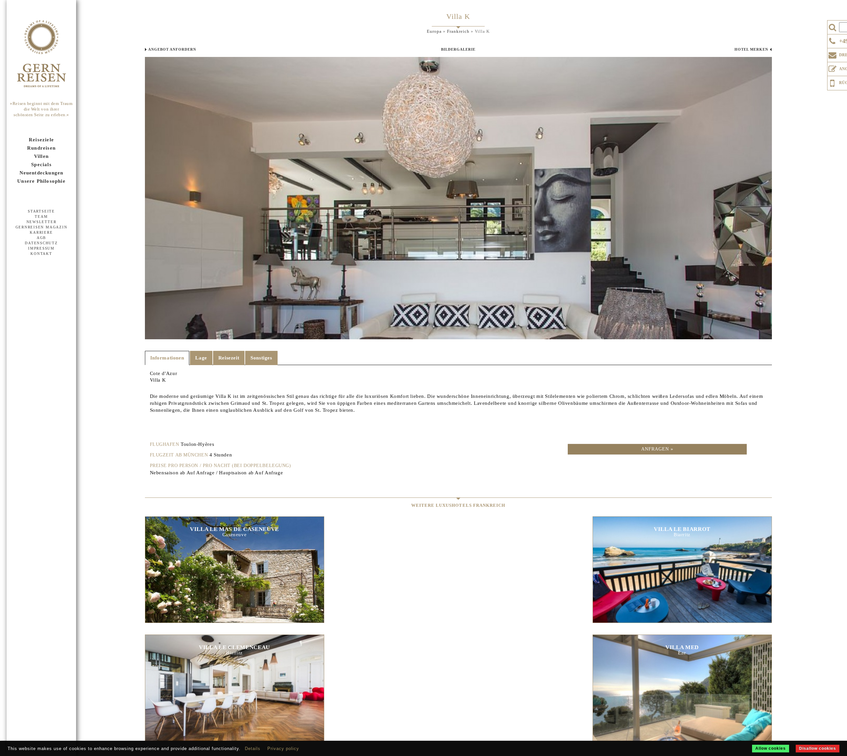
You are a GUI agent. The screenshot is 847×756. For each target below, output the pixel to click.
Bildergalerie (458, 49)
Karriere (41, 232)
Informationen (167, 357)
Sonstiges (261, 357)
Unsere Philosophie (41, 181)
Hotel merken (751, 49)
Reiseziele (41, 139)
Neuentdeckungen (42, 172)
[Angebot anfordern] (832, 67)
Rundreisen (41, 148)
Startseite (41, 211)
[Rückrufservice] (832, 82)
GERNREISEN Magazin (41, 227)
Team (41, 216)
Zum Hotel (234, 562)
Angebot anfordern (172, 49)
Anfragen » (657, 449)
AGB (41, 238)
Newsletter (41, 222)
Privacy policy (283, 748)
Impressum (41, 248)
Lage (201, 357)
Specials (41, 164)
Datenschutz (41, 243)
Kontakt (41, 254)
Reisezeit (228, 357)
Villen (41, 156)
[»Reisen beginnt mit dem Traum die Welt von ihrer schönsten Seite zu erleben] (41, 54)
